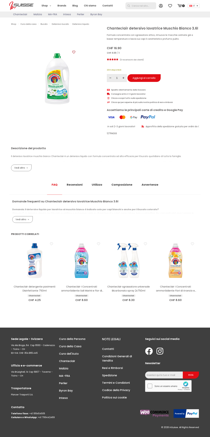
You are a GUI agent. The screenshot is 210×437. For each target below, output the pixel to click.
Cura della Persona (72, 339)
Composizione (121, 185)
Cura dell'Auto (69, 354)
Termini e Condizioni (116, 383)
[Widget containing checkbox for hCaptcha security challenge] (168, 386)
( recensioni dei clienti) (132, 59)
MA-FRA (64, 376)
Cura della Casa (70, 346)
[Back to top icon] (195, 430)
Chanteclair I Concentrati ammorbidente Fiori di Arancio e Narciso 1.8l (175, 290)
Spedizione (109, 375)
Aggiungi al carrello (144, 78)
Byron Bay (66, 390)
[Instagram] (160, 351)
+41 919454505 (37, 413)
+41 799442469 (46, 417)
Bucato (44, 24)
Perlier (63, 383)
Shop (13, 24)
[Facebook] (149, 351)
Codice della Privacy (116, 390)
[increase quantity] (123, 78)
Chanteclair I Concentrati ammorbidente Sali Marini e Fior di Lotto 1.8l (81, 290)
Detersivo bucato (60, 24)
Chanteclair (67, 361)
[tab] (54, 185)
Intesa (63, 398)
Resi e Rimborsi (112, 368)
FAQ (54, 185)
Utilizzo (97, 185)
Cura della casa (28, 24)
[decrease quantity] (110, 78)
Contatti (108, 349)
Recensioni (75, 185)
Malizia (63, 368)
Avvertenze (150, 185)
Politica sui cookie (114, 397)
